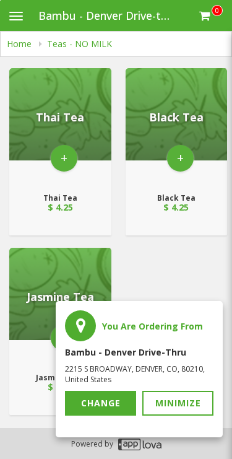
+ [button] (64, 157)
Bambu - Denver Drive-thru (108, 15)
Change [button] (101, 403)
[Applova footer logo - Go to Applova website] (139, 443)
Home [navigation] (20, 44)
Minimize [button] (178, 403)
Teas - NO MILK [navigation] (79, 44)
